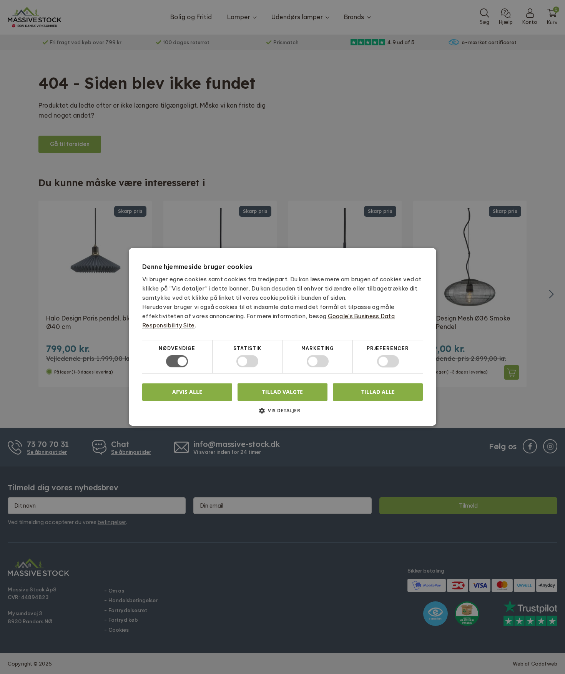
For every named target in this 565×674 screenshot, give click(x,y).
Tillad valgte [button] (282, 391)
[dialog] (282, 337)
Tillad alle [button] (378, 391)
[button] (282, 413)
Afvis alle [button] (187, 392)
